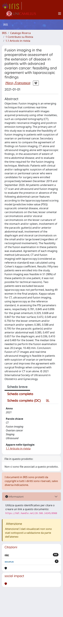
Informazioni (15, 496)
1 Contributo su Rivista (19, 37)
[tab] (47, 400)
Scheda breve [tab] (17, 387)
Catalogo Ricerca (20, 33)
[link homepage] (12, 6)
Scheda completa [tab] (20, 394)
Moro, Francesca (17, 83)
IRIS (4, 33)
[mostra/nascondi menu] (59, 13)
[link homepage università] (20, 13)
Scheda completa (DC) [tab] (24, 400)
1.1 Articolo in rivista (17, 41)
